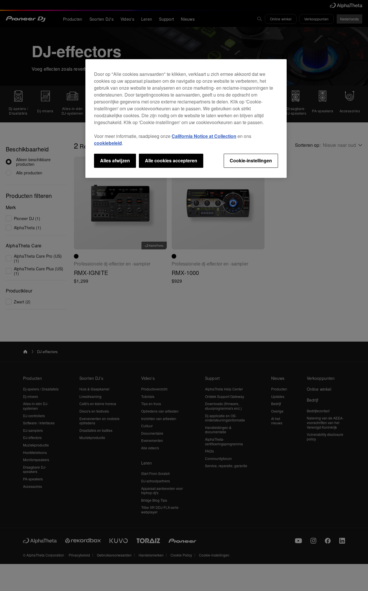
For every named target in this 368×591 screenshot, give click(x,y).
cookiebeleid (108, 143)
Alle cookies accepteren (171, 160)
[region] (186, 118)
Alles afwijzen (115, 160)
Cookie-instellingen (251, 160)
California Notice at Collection (204, 136)
